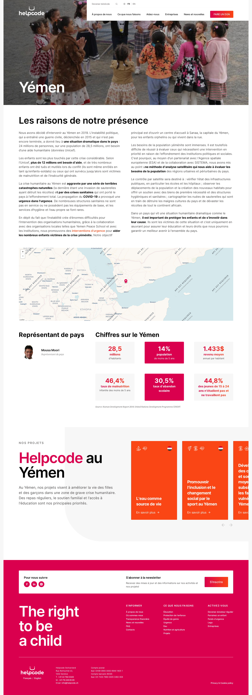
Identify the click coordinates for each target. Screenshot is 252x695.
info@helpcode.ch (70, 683)
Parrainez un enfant (217, 615)
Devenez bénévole (101, 4)
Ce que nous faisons (129, 14)
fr (128, 4)
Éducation (168, 612)
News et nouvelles (194, 14)
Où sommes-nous (134, 615)
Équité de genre (171, 619)
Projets (166, 633)
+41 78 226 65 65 (67, 680)
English (37, 678)
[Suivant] (231, 525)
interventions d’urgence (88, 231)
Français (27, 678)
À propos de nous (102, 14)
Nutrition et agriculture (174, 629)
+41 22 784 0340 (66, 677)
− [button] (23, 255)
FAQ (128, 626)
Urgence (167, 622)
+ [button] (23, 251)
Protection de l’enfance (174, 615)
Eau (165, 626)
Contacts (130, 629)
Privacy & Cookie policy (222, 683)
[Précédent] (223, 525)
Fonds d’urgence (216, 619)
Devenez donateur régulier (220, 612)
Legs (210, 622)
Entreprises (171, 14)
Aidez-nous (152, 14)
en (134, 4)
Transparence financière (137, 619)
